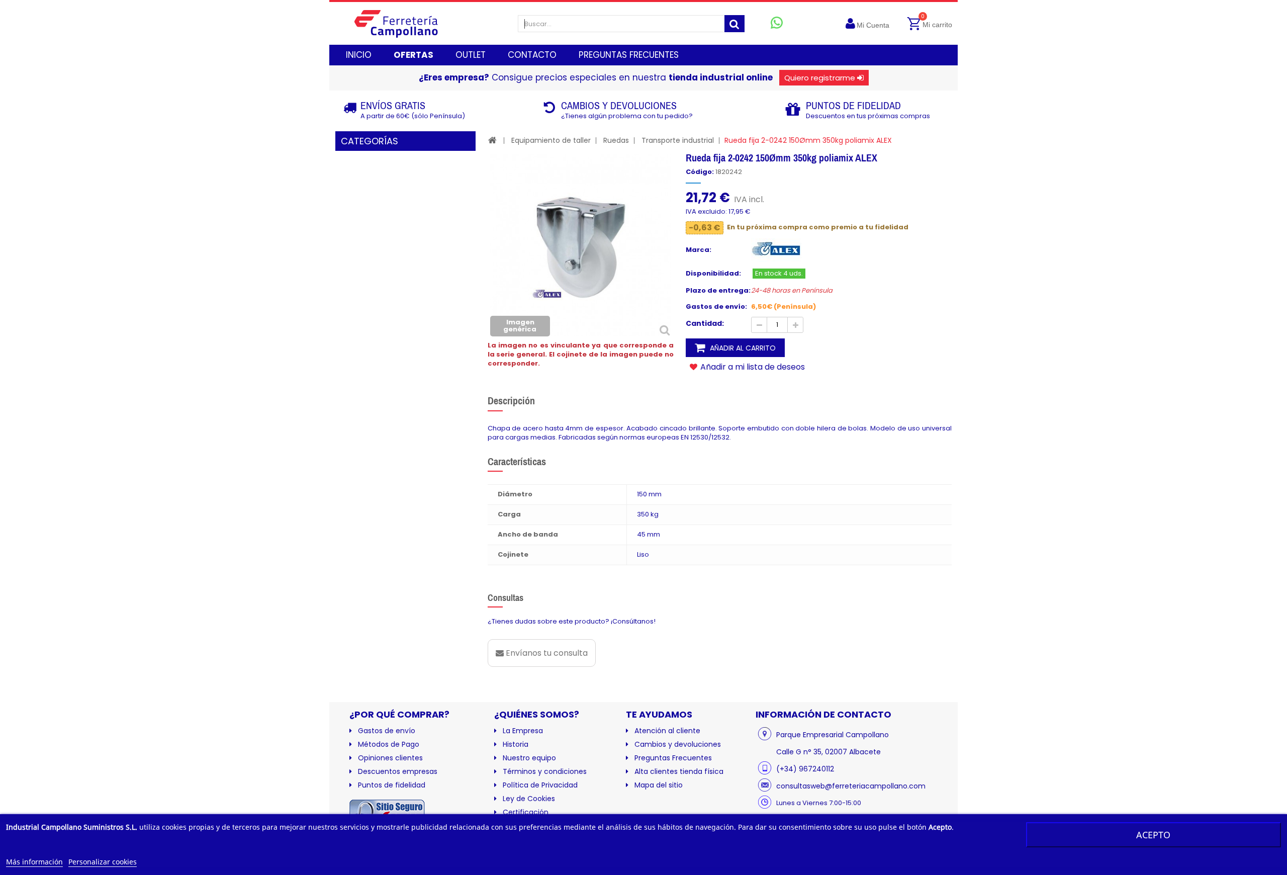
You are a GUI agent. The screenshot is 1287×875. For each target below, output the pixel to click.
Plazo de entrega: (718, 290)
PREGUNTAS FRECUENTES (629, 55)
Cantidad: (705, 323)
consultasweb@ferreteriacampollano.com (851, 786)
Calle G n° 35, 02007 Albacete (828, 752)
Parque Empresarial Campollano (832, 735)
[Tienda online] (404, 23)
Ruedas (616, 140)
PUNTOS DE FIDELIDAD (853, 105)
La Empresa (523, 731)
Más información (34, 861)
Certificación (525, 812)
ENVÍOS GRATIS (392, 105)
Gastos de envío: (716, 306)
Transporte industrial (677, 140)
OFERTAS (413, 55)
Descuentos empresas (397, 771)
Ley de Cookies (529, 799)
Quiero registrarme (819, 77)
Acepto (1153, 835)
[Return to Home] (492, 140)
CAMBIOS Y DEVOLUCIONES (619, 105)
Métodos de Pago (388, 744)
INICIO (359, 55)
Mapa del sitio (658, 785)
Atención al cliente (667, 731)
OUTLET (470, 55)
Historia (515, 744)
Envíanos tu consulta (546, 653)
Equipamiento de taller (551, 140)
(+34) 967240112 (805, 769)
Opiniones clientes (390, 758)
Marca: (698, 249)
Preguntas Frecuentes (673, 758)
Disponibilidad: (713, 273)
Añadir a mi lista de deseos (751, 367)
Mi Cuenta (873, 25)
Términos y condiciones (545, 771)
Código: (700, 172)
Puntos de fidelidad (391, 785)
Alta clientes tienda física (678, 771)
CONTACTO (532, 55)
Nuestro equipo (529, 758)
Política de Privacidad (540, 785)
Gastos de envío (386, 731)
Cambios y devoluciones (677, 744)
